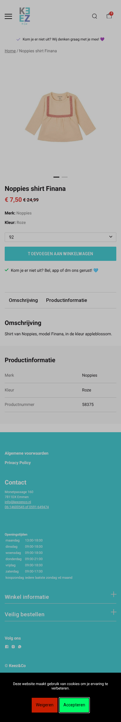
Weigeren (44, 705)
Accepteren (74, 705)
